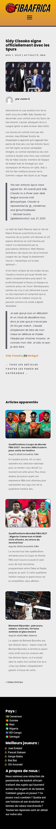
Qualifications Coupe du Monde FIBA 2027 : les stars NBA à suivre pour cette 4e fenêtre (28, 447)
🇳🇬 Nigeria (12, 728)
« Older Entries (14, 682)
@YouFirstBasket (25, 210)
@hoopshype (18, 201)
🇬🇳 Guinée (12, 720)
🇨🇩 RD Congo (13, 732)
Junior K (25, 98)
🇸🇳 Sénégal (31, 355)
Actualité (31, 55)
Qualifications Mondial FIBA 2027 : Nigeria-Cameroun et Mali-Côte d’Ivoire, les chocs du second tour (28, 538)
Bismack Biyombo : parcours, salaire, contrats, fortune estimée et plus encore (26, 628)
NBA (43, 55)
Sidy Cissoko (35, 114)
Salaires (33, 635)
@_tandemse (37, 206)
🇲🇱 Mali (10, 724)
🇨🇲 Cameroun (14, 716)
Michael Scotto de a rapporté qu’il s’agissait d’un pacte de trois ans (27, 140)
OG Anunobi (15, 764)
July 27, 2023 (37, 218)
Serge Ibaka (15, 756)
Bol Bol (12, 760)
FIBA (36, 454)
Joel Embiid (15, 748)
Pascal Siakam (17, 752)
